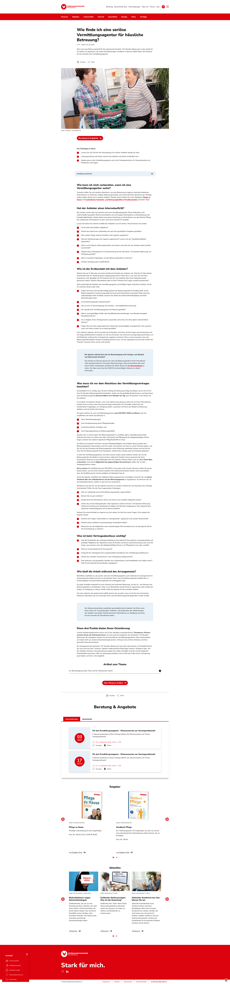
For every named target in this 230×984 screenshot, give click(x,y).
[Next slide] (167, 819)
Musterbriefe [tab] (87, 719)
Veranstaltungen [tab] (71, 719)
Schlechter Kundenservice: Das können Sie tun (146, 898)
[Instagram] (62, 971)
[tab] (113, 857)
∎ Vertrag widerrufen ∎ (159, 982)
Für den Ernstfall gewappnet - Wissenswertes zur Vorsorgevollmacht (123, 730)
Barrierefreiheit (141, 982)
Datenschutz (128, 982)
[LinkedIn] (67, 971)
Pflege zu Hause (76, 827)
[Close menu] (27, 954)
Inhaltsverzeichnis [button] (84, 173)
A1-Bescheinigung (135, 366)
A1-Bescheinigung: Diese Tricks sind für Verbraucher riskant (90, 671)
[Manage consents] (226, 980)
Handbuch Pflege (124, 827)
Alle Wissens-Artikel (113, 683)
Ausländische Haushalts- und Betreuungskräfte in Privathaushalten (111, 200)
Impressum (106, 982)
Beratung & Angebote (88, 138)
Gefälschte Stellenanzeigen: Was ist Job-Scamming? (113, 898)
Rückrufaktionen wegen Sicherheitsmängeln (79, 898)
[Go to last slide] (63, 819)
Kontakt (116, 982)
